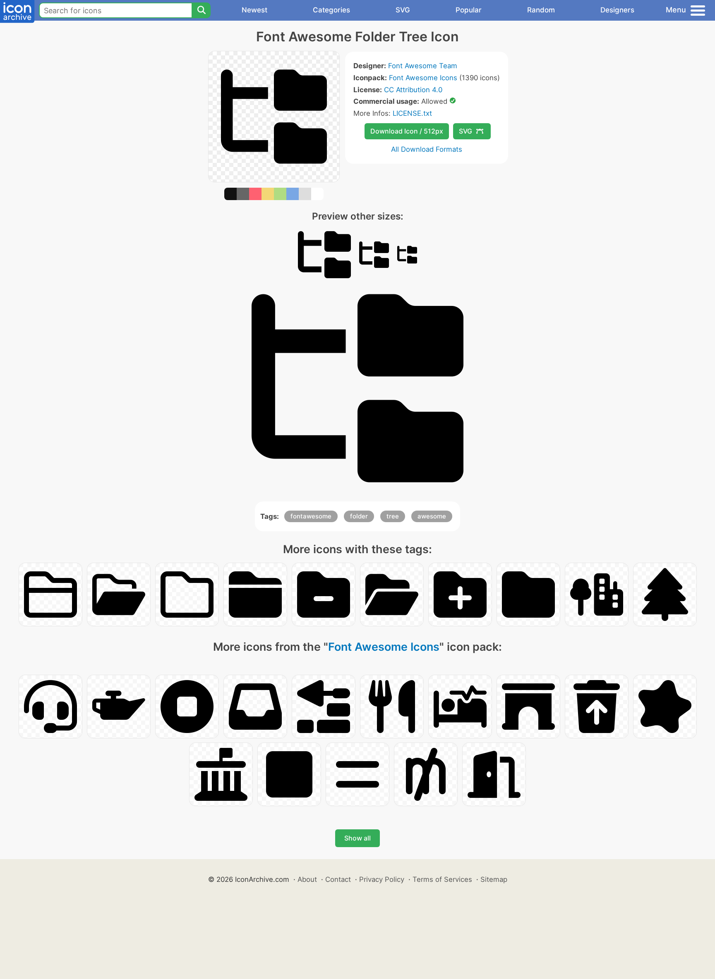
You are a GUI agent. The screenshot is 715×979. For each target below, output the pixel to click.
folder (359, 516)
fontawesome (310, 516)
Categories (331, 10)
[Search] (201, 10)
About (307, 879)
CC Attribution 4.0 (413, 90)
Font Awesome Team (422, 66)
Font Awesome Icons (423, 78)
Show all (357, 838)
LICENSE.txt (412, 113)
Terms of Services (442, 879)
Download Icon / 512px (406, 131)
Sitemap (493, 879)
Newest (254, 10)
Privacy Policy (381, 879)
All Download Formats (426, 149)
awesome (431, 516)
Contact (338, 879)
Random (541, 10)
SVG (403, 10)
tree (392, 516)
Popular (469, 10)
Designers (617, 10)
